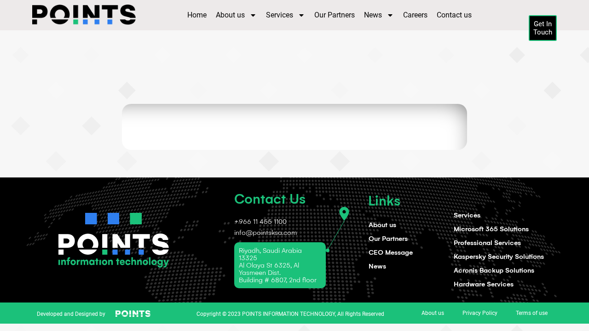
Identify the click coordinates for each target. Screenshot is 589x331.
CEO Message (391, 252)
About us (230, 15)
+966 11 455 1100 (260, 221)
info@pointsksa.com (265, 232)
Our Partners (334, 15)
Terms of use (532, 313)
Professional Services (487, 243)
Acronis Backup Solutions (494, 270)
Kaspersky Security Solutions (499, 256)
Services (279, 15)
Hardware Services (484, 284)
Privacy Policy (479, 313)
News (373, 15)
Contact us (454, 15)
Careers (415, 15)
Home (197, 15)
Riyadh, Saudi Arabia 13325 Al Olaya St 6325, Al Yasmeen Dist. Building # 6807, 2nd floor (278, 265)
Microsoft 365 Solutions (491, 229)
